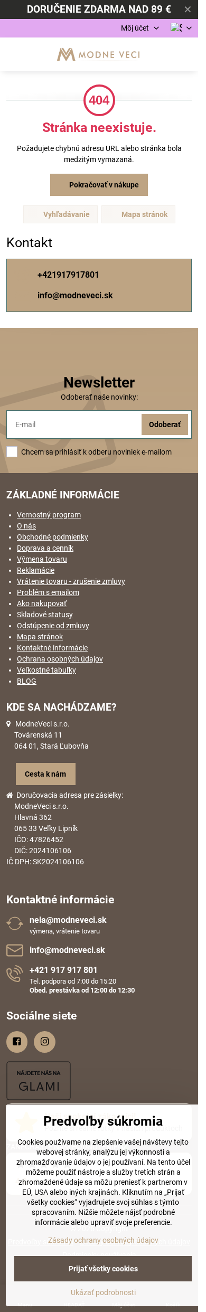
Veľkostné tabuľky (46, 670)
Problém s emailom (48, 592)
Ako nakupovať (42, 603)
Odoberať (165, 424)
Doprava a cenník (45, 548)
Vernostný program (49, 515)
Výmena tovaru (42, 559)
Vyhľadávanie (66, 214)
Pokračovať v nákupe (103, 185)
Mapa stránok (143, 214)
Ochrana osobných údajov (60, 659)
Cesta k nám (45, 774)
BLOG (26, 681)
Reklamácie (35, 570)
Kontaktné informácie (52, 648)
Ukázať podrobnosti (103, 1292)
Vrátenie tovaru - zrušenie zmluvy (71, 581)
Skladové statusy (45, 614)
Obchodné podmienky (52, 537)
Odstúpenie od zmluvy (53, 625)
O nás (26, 526)
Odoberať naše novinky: (99, 397)
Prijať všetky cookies (103, 1268)
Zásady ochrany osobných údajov (103, 1240)
